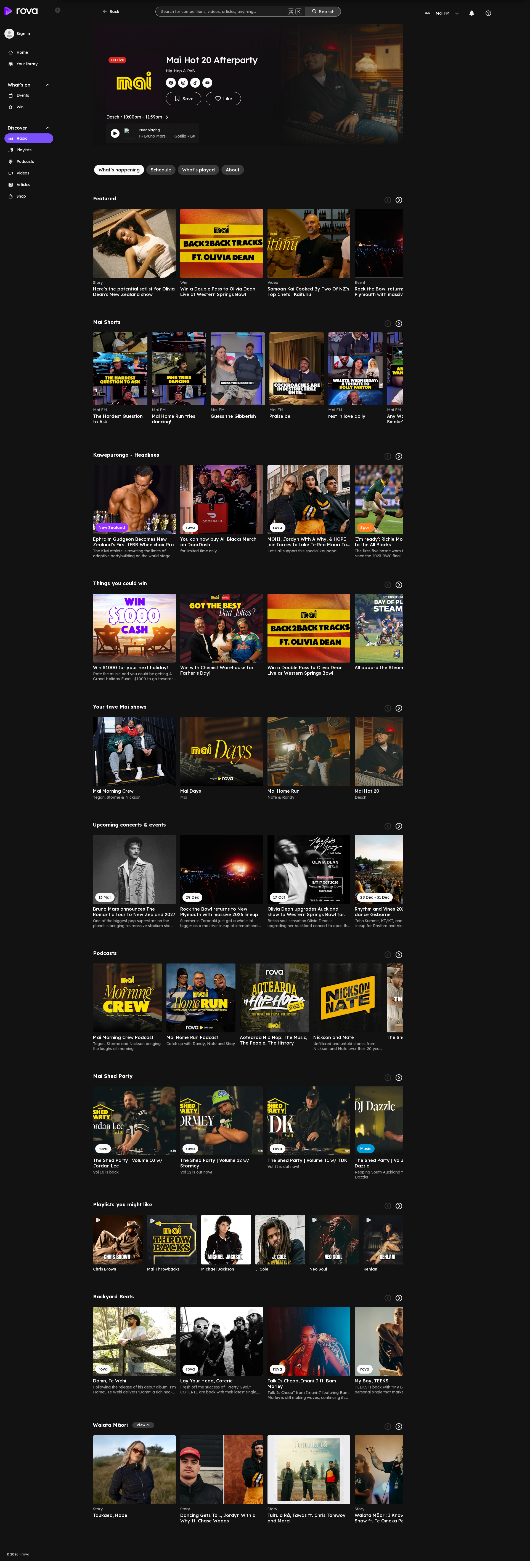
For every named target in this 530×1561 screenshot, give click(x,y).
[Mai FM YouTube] (207, 83)
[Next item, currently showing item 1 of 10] (398, 456)
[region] (248, 253)
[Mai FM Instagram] (183, 83)
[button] (143, 1425)
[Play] (115, 133)
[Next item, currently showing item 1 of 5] (398, 708)
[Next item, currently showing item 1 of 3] (398, 954)
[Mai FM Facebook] (171, 83)
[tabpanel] (248, 859)
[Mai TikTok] (195, 83)
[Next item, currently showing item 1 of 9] (398, 1077)
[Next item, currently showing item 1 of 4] (398, 200)
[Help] (488, 13)
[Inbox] (471, 13)
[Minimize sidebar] (57, 10)
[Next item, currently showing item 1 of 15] (398, 826)
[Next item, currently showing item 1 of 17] (398, 1206)
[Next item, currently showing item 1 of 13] (398, 1426)
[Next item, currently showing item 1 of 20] (398, 323)
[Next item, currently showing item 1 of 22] (398, 1298)
